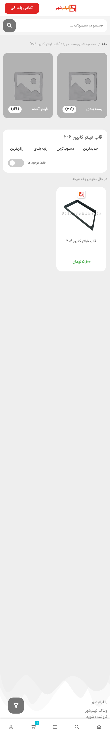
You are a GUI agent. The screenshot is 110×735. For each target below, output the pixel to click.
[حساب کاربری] (11, 727)
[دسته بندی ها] (55, 727)
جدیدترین (90, 149)
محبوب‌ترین (65, 149)
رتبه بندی (41, 149)
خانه (104, 44)
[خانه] (99, 727)
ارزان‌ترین (17, 149)
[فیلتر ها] (16, 706)
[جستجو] (9, 25)
